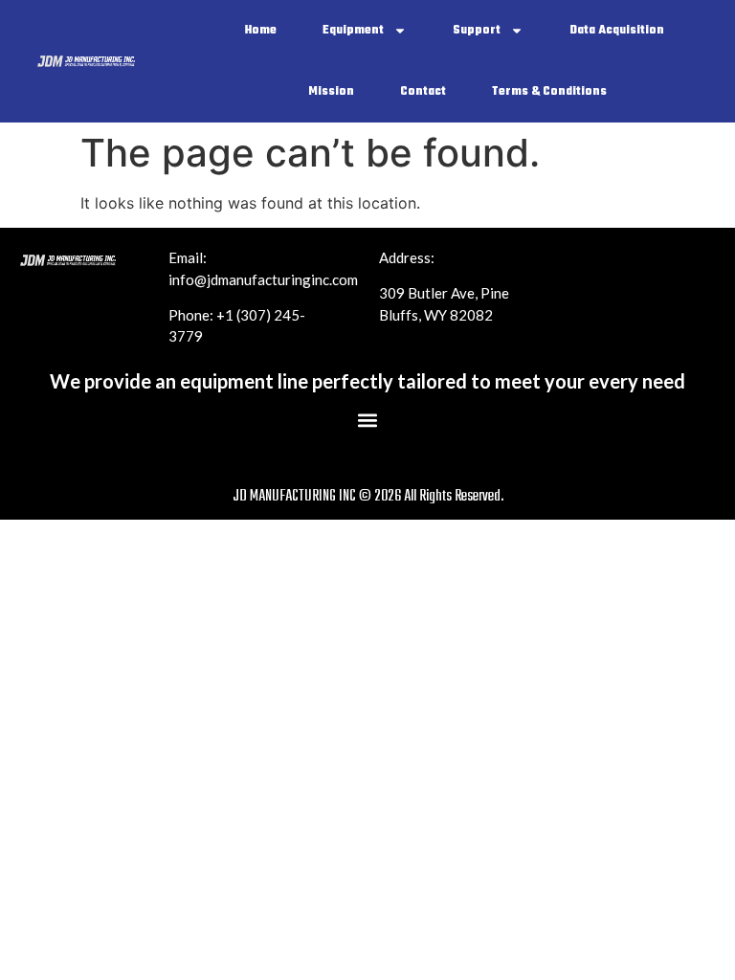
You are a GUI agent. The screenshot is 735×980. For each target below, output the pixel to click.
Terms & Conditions (549, 91)
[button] (368, 420)
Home (261, 30)
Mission (331, 91)
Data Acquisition (616, 30)
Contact (423, 91)
